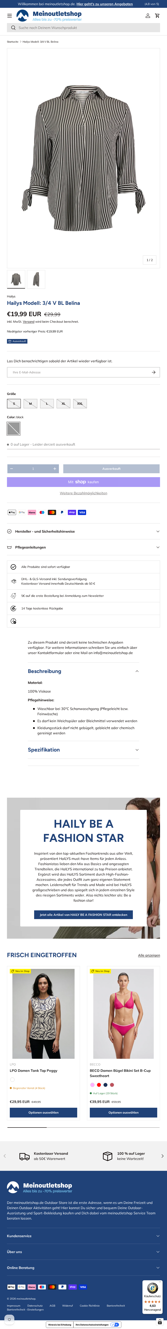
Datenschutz (35, 1305)
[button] (157, 15)
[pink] (92, 1085)
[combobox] (83, 27)
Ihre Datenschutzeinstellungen (92, 1324)
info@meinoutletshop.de (113, 653)
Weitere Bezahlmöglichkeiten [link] (83, 493)
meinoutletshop (26, 1298)
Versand (28, 322)
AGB (52, 1305)
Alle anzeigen (149, 955)
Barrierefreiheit (116, 1305)
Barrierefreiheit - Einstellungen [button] (25, 1309)
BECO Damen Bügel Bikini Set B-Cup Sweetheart (120, 1073)
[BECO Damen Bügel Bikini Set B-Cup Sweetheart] (123, 1014)
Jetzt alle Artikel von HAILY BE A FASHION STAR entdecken (83, 915)
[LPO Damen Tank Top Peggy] (43, 1014)
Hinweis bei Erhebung (59, 1324)
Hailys (11, 296)
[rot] (99, 1085)
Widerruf (67, 1305)
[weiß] (12, 1079)
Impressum (13, 1305)
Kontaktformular (51, 653)
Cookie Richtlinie (90, 1305)
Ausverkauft (111, 469)
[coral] (112, 1085)
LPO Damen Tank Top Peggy (33, 1070)
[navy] (105, 1085)
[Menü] (160, 1282)
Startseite (12, 41)
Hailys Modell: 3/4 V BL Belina (40, 41)
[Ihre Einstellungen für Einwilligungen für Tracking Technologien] (160, 1322)
